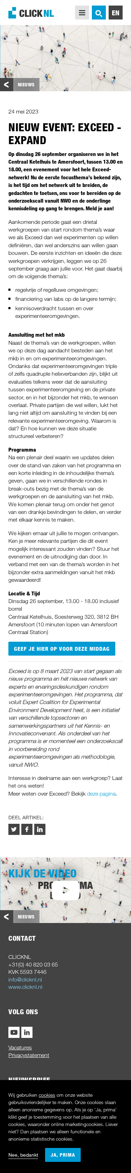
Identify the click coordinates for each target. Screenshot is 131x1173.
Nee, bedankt (23, 1155)
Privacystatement (28, 1055)
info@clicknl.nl (25, 979)
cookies (47, 1095)
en (116, 12)
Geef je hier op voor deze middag (62, 648)
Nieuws (26, 84)
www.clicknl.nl (25, 987)
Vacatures (20, 1047)
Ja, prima (63, 1155)
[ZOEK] (99, 12)
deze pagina (101, 793)
